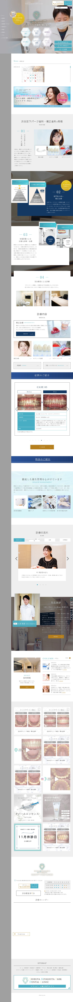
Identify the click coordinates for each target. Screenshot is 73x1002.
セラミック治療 (20, 970)
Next (67, 409)
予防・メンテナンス (45, 970)
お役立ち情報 (44, 972)
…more (65, 669)
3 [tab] (36, 441)
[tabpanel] (42, 409)
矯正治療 (49, 968)
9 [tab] (53, 441)
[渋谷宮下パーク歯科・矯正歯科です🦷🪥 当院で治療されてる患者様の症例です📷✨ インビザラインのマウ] (27, 721)
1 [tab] (31, 441)
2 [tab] (34, 441)
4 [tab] (39, 441)
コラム (38, 972)
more (67, 657)
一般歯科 (37, 970)
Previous (16, 409)
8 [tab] (51, 441)
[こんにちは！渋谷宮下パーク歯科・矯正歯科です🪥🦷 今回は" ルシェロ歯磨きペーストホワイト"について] (56, 808)
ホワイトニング (29, 970)
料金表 (59, 970)
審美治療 (61, 968)
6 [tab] (45, 441)
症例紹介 (54, 970)
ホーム (21, 968)
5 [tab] (42, 441)
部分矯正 (55, 968)
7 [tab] (48, 441)
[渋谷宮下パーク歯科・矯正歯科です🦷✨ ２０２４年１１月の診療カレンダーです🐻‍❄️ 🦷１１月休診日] (27, 837)
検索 (70, 7)
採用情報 (64, 970)
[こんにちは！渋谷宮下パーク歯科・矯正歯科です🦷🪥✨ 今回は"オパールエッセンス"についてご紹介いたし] (27, 808)
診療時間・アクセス (41, 968)
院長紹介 (32, 968)
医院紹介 (26, 968)
